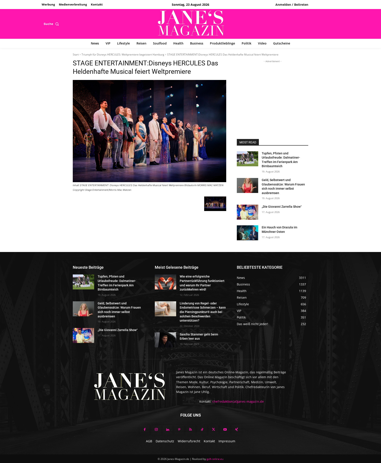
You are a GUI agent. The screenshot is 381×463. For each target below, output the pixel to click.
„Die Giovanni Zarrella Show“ (282, 206)
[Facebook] (144, 429)
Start (76, 54)
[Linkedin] (167, 429)
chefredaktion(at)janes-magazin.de (238, 401)
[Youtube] (225, 429)
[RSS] (190, 429)
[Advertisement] (272, 91)
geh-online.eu (215, 459)
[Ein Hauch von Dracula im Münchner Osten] (247, 232)
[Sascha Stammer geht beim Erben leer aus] (165, 339)
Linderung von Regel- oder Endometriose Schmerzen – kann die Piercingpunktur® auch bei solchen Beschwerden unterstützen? (203, 312)
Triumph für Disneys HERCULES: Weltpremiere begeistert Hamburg (123, 54)
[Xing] (236, 429)
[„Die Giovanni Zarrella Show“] (247, 212)
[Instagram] (156, 429)
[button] (52, 23)
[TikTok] (202, 429)
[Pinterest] (179, 429)
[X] (213, 429)
